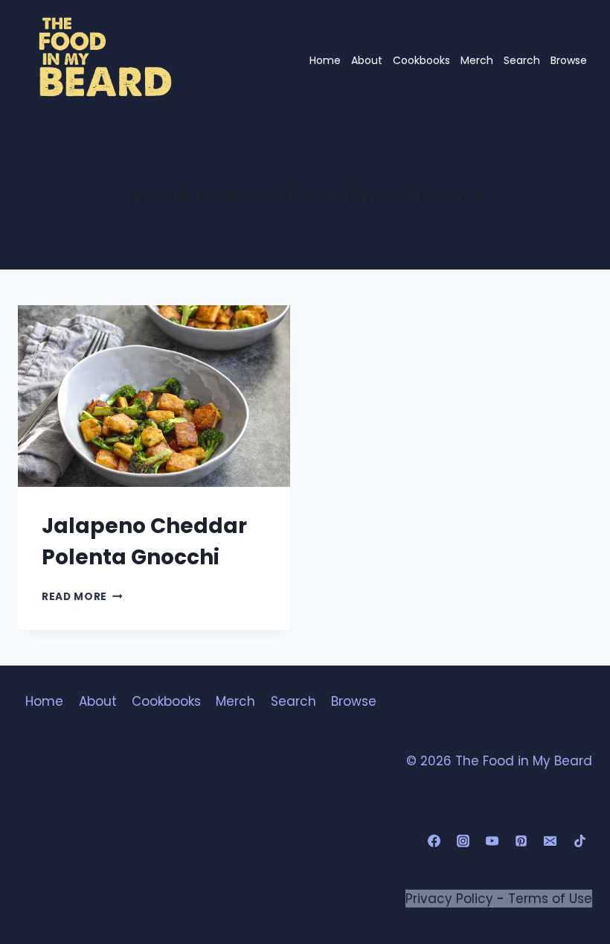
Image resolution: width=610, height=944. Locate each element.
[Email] (550, 841)
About (366, 60)
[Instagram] (463, 841)
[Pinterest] (521, 841)
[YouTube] (492, 841)
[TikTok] (579, 841)
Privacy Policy (449, 899)
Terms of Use (550, 899)
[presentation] (154, 396)
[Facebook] (434, 841)
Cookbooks (421, 60)
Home (325, 60)
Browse (568, 60)
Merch (476, 60)
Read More (82, 597)
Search (522, 60)
